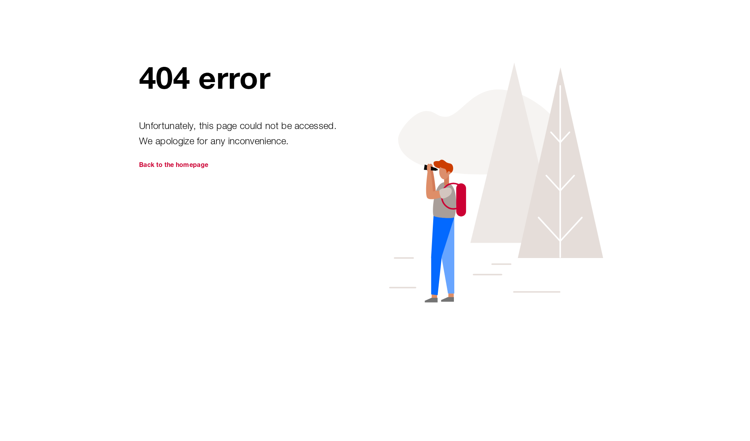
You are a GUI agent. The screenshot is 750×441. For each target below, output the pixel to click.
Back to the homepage (173, 166)
